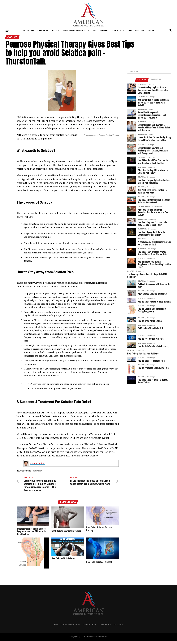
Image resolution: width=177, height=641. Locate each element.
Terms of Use (105, 624)
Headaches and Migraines (73, 30)
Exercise (104, 30)
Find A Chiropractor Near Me (35, 30)
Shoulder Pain (117, 30)
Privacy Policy (90, 624)
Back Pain (92, 30)
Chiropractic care (135, 30)
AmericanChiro (37, 463)
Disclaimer (118, 624)
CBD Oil (151, 30)
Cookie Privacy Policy (71, 624)
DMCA (56, 624)
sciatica (73, 124)
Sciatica (55, 30)
